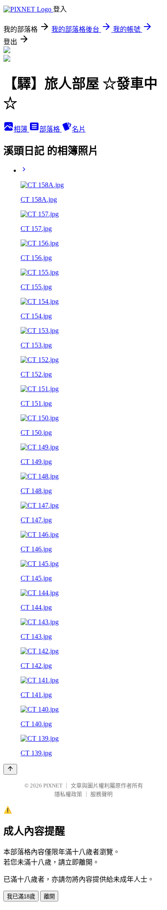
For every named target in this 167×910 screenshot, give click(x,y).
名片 (79, 129)
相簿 (21, 129)
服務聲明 (101, 794)
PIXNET (53, 785)
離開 (49, 896)
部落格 (50, 129)
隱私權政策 (68, 794)
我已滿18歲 (21, 896)
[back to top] (10, 769)
